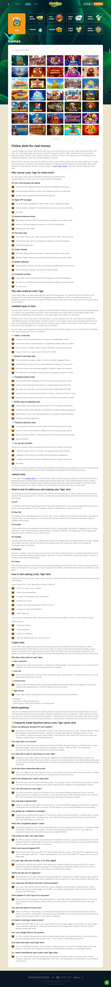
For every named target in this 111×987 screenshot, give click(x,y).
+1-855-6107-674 (67, 981)
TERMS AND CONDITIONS (45, 973)
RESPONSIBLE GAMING (56, 973)
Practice (24, 59)
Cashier (36, 4)
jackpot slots (30, 478)
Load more (55, 139)
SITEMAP (64, 973)
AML (74, 973)
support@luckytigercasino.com (52, 981)
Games (28, 4)
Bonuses (17, 4)
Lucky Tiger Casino (60, 166)
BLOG (37, 973)
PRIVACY (69, 973)
